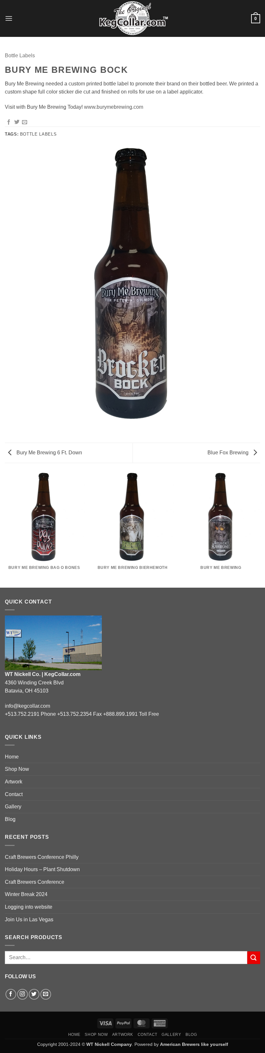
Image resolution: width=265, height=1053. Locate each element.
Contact (14, 794)
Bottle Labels (20, 55)
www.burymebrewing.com (113, 107)
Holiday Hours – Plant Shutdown (42, 869)
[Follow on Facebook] (10, 994)
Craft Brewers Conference (34, 882)
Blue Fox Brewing (228, 452)
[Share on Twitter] (16, 122)
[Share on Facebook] (8, 122)
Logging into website (28, 907)
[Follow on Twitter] (34, 994)
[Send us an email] (45, 994)
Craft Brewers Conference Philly (42, 857)
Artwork (13, 781)
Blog (10, 819)
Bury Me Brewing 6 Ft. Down (48, 452)
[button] (9, 18)
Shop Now (17, 769)
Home (12, 756)
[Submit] (253, 957)
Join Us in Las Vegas (29, 919)
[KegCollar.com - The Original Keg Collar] (133, 18)
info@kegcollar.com (27, 706)
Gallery (13, 806)
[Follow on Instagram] (22, 994)
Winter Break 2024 (26, 894)
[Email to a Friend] (24, 122)
